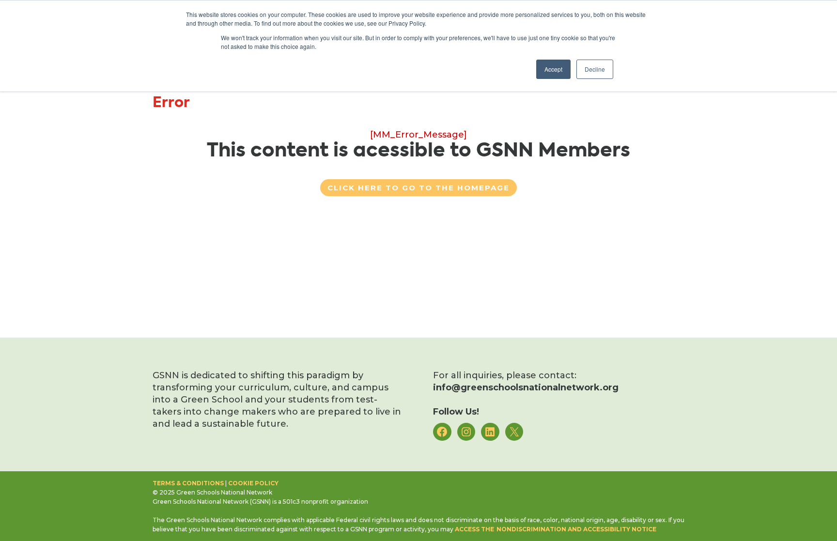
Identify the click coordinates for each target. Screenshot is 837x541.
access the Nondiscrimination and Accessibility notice (555, 529)
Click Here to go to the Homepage (418, 187)
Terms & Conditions (188, 483)
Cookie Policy (253, 483)
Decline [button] (595, 69)
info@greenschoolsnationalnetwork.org (526, 387)
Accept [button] (553, 69)
